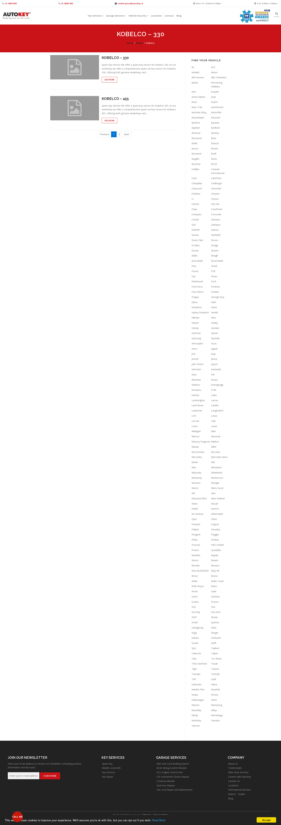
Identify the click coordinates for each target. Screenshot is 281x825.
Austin (214, 101)
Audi (213, 96)
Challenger (216, 183)
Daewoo (215, 219)
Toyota (215, 668)
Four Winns (197, 291)
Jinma (214, 358)
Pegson (215, 524)
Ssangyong (197, 627)
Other (214, 519)
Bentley (215, 132)
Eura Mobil (197, 260)
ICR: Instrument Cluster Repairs (173, 776)
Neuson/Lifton (199, 498)
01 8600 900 (67, 3)
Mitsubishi (216, 467)
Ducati (195, 250)
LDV (194, 415)
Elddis (195, 255)
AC (193, 67)
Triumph (196, 674)
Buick (214, 158)
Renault (196, 565)
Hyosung (196, 338)
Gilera (195, 302)
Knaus (214, 379)
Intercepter (197, 343)
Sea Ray (196, 612)
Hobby (214, 322)
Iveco (194, 348)
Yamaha (215, 720)
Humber (215, 328)
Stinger (214, 632)
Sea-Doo (216, 612)
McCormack (198, 452)
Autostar (215, 117)
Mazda (195, 446)
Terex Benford (199, 663)
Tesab (214, 663)
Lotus (195, 426)
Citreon (215, 198)
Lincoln (195, 420)
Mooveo (196, 482)
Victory (214, 694)
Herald (214, 312)
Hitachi (195, 322)
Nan (213, 493)
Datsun (215, 229)
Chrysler (215, 193)
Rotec (214, 586)
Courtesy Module (166, 781)
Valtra (214, 684)
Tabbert (215, 648)
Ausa (194, 101)
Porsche (196, 544)
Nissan (214, 503)
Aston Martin (198, 96)
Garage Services (115, 15)
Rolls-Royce (198, 586)
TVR (194, 679)
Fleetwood (197, 281)
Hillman (195, 317)
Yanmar (196, 725)
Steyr (213, 627)
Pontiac (215, 539)
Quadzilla (216, 550)
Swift (213, 643)
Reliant (214, 560)
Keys (194, 374)
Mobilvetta (216, 472)
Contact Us (234, 781)
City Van (215, 203)
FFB (213, 271)
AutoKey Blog (199, 112)
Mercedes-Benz (219, 457)
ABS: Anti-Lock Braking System (173, 763)
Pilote (195, 539)
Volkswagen (198, 699)
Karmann (196, 369)
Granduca (197, 307)
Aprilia (195, 82)
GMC (213, 302)
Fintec (214, 276)
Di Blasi (196, 245)
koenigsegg (217, 384)
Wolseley (196, 720)
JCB (193, 353)
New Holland (218, 498)
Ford (213, 281)
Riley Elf (215, 570)
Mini (194, 467)
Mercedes (197, 457)
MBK (213, 446)
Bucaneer (197, 153)
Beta (213, 138)
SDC (194, 606)
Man (213, 431)
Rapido (214, 555)
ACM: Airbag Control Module (172, 767)
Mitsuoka (196, 472)
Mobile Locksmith (111, 767)
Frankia (215, 291)
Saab (213, 591)
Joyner (214, 364)
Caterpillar (197, 183)
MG (213, 462)
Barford (196, 122)
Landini (215, 405)
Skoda (214, 617)
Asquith (215, 91)
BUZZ (214, 164)
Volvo (214, 699)
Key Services (94, 15)
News (195, 503)
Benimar (196, 132)
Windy (195, 715)
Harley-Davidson (200, 312)
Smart (195, 622)
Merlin (195, 462)
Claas (194, 209)
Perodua (215, 529)
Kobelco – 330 (115, 58)
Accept (266, 820)
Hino (213, 317)
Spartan (215, 622)
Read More (158, 820)
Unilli (213, 679)
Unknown (196, 684)
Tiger (194, 668)
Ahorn (214, 72)
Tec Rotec (216, 658)
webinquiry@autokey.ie (130, 3)
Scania (195, 601)
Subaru (195, 637)
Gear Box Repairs (166, 785)
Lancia (214, 400)
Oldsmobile (217, 513)
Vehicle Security (137, 15)
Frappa (195, 297)
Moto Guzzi (217, 488)
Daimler (196, 229)
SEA (213, 606)
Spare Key (107, 763)
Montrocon (217, 477)
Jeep (213, 353)
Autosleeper (198, 117)
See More (109, 79)
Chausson (197, 188)
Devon (214, 240)
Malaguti (196, 431)
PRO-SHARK (217, 544)
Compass (196, 214)
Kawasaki (216, 369)
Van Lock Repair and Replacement (175, 789)
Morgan (215, 482)
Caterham (216, 178)
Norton (215, 508)
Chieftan (196, 193)
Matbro (215, 441)
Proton (195, 550)
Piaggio (215, 534)
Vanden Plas (198, 689)
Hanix (214, 307)
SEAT (194, 617)
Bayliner (196, 127)
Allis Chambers (219, 77)
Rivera (214, 575)
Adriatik (195, 72)
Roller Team (217, 581)
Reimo (195, 560)
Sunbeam (216, 637)
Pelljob (195, 529)
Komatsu (196, 389)
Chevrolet (216, 188)
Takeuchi (196, 653)
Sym (194, 648)
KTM (213, 389)
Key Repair (107, 776)
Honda (195, 328)
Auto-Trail (197, 107)
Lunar (214, 426)
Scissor (215, 601)
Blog (178, 15)
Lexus (214, 415)
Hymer (214, 333)
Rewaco (215, 565)
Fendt (214, 266)
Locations (156, 15)
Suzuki (195, 643)
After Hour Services (238, 772)
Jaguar (214, 348)
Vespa (195, 694)
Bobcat (215, 143)
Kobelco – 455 (115, 98)
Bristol (214, 148)
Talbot (214, 653)
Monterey (197, 477)
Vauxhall (215, 689)
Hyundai (215, 338)
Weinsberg (216, 705)
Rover (195, 591)
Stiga (194, 632)
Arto (194, 91)
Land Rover (198, 405)
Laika (214, 395)
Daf (193, 224)
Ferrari (195, 271)
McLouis (215, 452)
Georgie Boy (217, 297)
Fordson (215, 286)
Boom (195, 148)
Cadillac (196, 169)
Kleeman (196, 379)
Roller (195, 581)
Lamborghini (198, 400)
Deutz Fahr (197, 240)
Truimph (215, 674)
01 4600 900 (11, 3)
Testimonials (235, 767)
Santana (215, 596)
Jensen (195, 358)
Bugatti (195, 158)
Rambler (196, 555)
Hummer (196, 333)
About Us (233, 763)
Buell (213, 153)
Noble (195, 508)
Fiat (193, 276)
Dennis (195, 235)
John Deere (197, 364)
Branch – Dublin (236, 794)
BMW (194, 143)
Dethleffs (216, 235)
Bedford (215, 127)
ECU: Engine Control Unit (169, 772)
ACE (213, 67)
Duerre (214, 250)
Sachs (195, 596)
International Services (239, 789)
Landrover (197, 410)
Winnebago (217, 715)
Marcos (196, 436)
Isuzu (214, 343)
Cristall (195, 219)
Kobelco (196, 384)
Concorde (216, 214)
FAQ (194, 266)
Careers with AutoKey (239, 776)
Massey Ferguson (201, 441)
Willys (214, 710)
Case (194, 178)
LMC (213, 420)
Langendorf (217, 410)
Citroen (195, 203)
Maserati (215, 436)
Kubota (195, 395)
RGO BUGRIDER (200, 570)
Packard (196, 524)
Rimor (195, 575)
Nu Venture (197, 513)
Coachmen (216, 209)
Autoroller (216, 112)
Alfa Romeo (198, 77)
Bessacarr (197, 138)
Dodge (214, 245)
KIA (213, 374)
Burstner (196, 164)
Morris (195, 488)
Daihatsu (216, 224)
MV (193, 493)
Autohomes (217, 107)
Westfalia (196, 710)
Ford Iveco (197, 286)
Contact (169, 15)
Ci (193, 198)
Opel (194, 519)
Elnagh (214, 255)
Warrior (195, 705)
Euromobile (217, 260)
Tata (194, 658)
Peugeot (196, 534)
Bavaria (215, 122)
